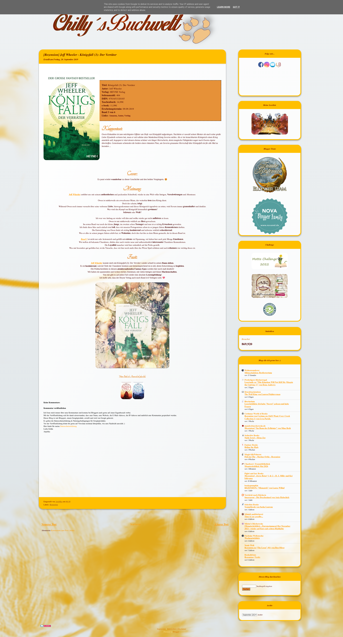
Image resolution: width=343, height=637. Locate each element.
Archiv (260, 614)
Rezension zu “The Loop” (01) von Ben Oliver (265, 547)
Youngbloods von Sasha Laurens (259, 506)
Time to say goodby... (254, 516)
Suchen (246, 589)
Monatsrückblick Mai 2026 (256, 466)
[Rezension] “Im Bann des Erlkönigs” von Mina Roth (268, 428)
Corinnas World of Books (256, 413)
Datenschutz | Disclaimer (176, 629)
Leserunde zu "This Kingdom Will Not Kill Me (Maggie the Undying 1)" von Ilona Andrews (269, 383)
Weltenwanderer (252, 370)
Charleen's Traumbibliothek (257, 463)
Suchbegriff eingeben (264, 586)
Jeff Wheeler (74, 194)
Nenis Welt (249, 545)
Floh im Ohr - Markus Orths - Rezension (262, 456)
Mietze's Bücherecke (254, 523)
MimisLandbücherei (254, 514)
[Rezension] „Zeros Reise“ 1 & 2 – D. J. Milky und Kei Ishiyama (268, 477)
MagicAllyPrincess (253, 454)
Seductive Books (252, 435)
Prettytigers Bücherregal (256, 379)
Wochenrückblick (252, 538)
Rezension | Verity (252, 557)
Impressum (161, 629)
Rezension (54, 504)
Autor (120, 116)
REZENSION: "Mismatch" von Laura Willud (264, 487)
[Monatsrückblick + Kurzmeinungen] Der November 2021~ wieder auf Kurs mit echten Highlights (267, 527)
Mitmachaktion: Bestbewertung (258, 372)
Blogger (176, 631)
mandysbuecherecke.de (255, 425)
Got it (236, 7)
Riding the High (251, 447)
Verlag (127, 116)
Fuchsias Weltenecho (254, 535)
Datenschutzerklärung (68, 426)
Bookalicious (250, 554)
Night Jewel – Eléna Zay (255, 437)
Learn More (223, 7)
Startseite (135, 524)
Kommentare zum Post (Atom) (62, 530)
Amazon (113, 116)
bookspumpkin (251, 485)
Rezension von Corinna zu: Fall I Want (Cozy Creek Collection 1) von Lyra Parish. (267, 417)
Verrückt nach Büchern (255, 494)
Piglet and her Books (254, 473)
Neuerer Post (49, 524)
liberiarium (250, 401)
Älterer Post (222, 524)
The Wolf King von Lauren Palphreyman (262, 394)
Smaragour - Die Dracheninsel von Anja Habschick (267, 497)
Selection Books (252, 504)
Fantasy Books (251, 444)
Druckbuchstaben (253, 391)
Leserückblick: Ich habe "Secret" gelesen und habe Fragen (267, 405)
